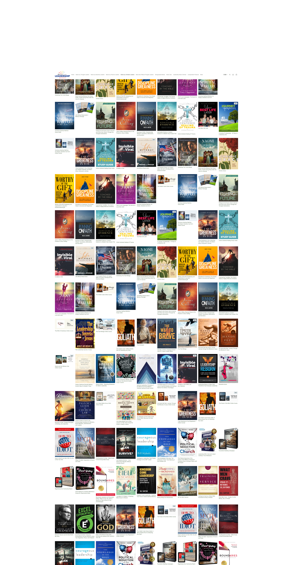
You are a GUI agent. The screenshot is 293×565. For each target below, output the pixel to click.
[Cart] (236, 4)
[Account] (233, 4)
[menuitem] (202, 4)
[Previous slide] (77, 37)
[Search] (230, 4)
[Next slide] (92, 37)
